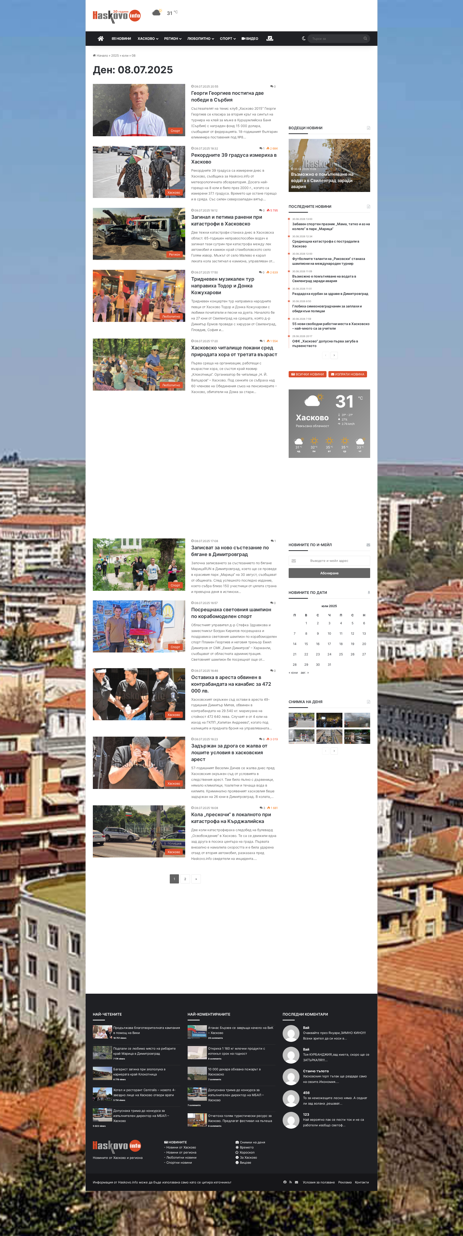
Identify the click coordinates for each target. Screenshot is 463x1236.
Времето (246, 1147)
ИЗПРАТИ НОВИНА (349, 374)
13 (364, 633)
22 (306, 654)
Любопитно (199, 38)
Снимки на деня (252, 1142)
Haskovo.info (128, 1182)
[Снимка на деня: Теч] (357, 736)
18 (341, 644)
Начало (102, 55)
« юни (293, 672)
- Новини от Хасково (180, 1147)
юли (125, 55)
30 (318, 664)
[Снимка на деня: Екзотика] (301, 720)
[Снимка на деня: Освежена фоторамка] (301, 736)
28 (295, 664)
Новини (123, 38)
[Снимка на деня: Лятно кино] (329, 720)
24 (329, 654)
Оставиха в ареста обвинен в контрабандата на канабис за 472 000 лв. (231, 684)
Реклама (345, 1182)
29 (306, 664)
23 (318, 654)
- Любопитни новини (180, 1157)
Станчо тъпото (316, 1071)
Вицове (245, 1162)
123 (306, 1114)
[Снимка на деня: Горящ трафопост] (357, 720)
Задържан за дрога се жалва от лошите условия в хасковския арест (229, 752)
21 (294, 654)
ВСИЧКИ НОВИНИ (309, 374)
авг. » (305, 672)
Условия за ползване (319, 1182)
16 (318, 644)
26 (352, 654)
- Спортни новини (178, 1162)
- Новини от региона (180, 1152)
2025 (115, 55)
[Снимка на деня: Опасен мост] (329, 736)
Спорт (226, 38)
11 (341, 633)
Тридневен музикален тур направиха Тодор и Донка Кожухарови (222, 285)
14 (294, 644)
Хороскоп (247, 1152)
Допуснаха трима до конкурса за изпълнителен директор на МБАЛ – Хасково (141, 1116)
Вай (306, 1027)
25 (341, 654)
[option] (329, 165)
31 (329, 664)
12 (352, 633)
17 (329, 644)
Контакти (362, 1182)
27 (364, 654)
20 (364, 644)
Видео (251, 38)
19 (352, 644)
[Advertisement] (185, 464)
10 (329, 633)
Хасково (146, 38)
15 (306, 644)
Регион (171, 38)
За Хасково (248, 1157)
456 (306, 1093)
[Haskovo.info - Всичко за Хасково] (117, 17)
